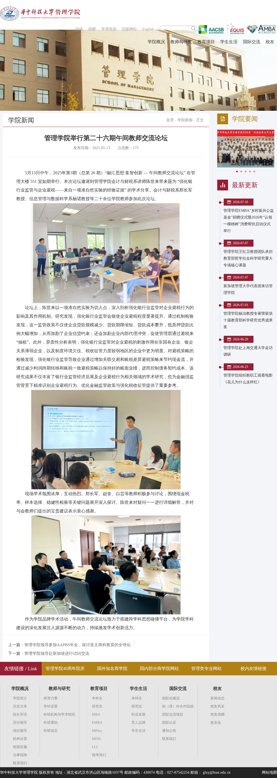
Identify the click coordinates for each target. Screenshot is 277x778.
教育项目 (206, 41)
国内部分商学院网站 (159, 668)
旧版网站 (129, 29)
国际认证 (169, 722)
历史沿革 (20, 706)
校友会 (215, 722)
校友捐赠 (217, 714)
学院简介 (20, 698)
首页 (170, 120)
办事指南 (20, 755)
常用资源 (108, 29)
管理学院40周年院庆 (65, 668)
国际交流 (251, 41)
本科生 (97, 698)
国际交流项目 (172, 714)
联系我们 (20, 763)
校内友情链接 (253, 668)
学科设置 (51, 706)
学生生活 (229, 41)
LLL (95, 747)
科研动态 (51, 731)
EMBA (97, 722)
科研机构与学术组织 (59, 714)
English (148, 29)
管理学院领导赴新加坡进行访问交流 (56, 653)
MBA (96, 714)
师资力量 (51, 698)
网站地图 (269, 772)
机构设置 (20, 739)
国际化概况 (171, 698)
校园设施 (20, 747)
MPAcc (97, 731)
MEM (96, 739)
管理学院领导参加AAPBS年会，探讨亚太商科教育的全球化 (77, 645)
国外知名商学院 (112, 668)
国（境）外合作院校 (178, 706)
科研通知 (51, 722)
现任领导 (20, 731)
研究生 (97, 706)
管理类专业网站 (206, 668)
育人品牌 (138, 722)
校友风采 (217, 706)
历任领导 (20, 722)
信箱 (79, 29)
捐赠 (92, 29)
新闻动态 (217, 698)
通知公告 (169, 731)
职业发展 (138, 714)
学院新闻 (185, 120)
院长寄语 (20, 714)
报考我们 (99, 755)
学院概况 (156, 41)
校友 (270, 41)
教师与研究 (181, 41)
